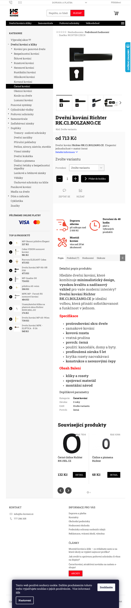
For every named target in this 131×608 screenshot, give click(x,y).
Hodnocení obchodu (79, 525)
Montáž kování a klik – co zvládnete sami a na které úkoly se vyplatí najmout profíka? (93, 550)
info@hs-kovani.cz (23, 513)
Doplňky (16, 128)
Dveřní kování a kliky (24, 44)
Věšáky (18, 177)
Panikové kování (21, 187)
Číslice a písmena (24, 160)
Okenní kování (23, 91)
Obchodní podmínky (79, 521)
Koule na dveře (23, 95)
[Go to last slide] (61, 490)
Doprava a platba (62, 2)
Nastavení (25, 600)
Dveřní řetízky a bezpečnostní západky (32, 167)
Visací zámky (22, 151)
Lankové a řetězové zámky (30, 173)
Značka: (72, 35)
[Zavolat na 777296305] (14, 2)
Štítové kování (22, 58)
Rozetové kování (24, 63)
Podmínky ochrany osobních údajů (87, 529)
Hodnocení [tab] (88, 257)
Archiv (75, 573)
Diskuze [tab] (101, 257)
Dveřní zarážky (23, 137)
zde (18, 592)
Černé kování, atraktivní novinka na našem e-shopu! (93, 566)
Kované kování (23, 81)
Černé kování (22, 86)
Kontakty (73, 517)
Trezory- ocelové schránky (30, 132)
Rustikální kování (25, 72)
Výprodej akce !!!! (21, 39)
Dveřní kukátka (23, 156)
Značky (15, 205)
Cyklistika (17, 200)
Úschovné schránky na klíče (31, 182)
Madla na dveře (20, 191)
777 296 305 (20, 518)
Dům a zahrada (20, 196)
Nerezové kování (24, 67)
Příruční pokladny (25, 142)
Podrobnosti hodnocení (97, 32)
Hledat (77, 12)
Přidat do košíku (97, 178)
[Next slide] (68, 490)
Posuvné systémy (21, 105)
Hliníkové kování (24, 77)
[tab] (88, 492)
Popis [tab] (61, 257)
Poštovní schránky (22, 114)
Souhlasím (106, 587)
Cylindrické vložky (22, 109)
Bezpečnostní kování (26, 53)
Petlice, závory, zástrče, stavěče (32, 146)
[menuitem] (20, 23)
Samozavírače (19, 118)
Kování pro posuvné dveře (29, 49)
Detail (79, 474)
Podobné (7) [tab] (73, 257)
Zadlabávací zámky (22, 123)
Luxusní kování (23, 100)
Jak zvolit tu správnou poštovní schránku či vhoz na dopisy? (94, 558)
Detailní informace (65, 152)
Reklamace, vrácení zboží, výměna (87, 533)
